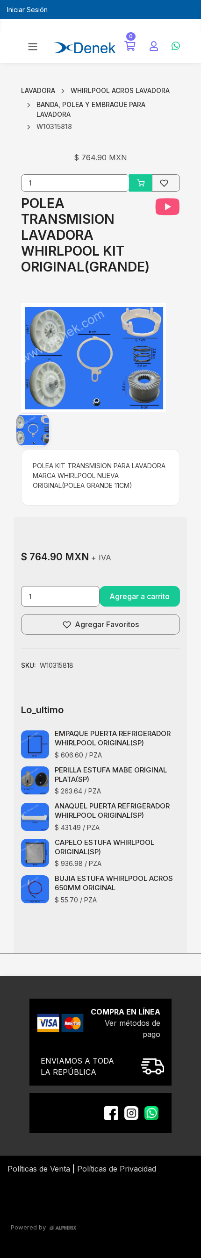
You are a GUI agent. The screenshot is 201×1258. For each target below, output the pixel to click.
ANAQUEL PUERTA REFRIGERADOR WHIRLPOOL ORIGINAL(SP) (112, 810)
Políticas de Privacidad (116, 1168)
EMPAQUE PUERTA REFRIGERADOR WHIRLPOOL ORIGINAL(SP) (113, 738)
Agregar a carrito (139, 596)
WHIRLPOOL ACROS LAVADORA (120, 90)
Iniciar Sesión (27, 10)
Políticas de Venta (38, 1168)
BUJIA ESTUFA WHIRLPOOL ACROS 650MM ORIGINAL (114, 883)
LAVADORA (38, 90)
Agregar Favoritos (107, 624)
